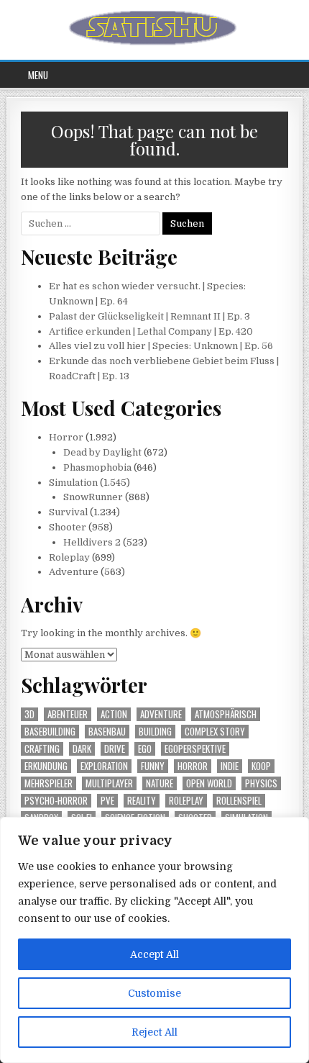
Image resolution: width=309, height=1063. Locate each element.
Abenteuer (67, 714)
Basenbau (107, 731)
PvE (107, 801)
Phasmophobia (97, 467)
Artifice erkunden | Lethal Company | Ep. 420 (151, 331)
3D (29, 714)
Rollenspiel (239, 801)
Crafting (42, 749)
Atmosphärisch (226, 714)
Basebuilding (49, 731)
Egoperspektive (195, 749)
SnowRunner (93, 497)
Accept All (154, 954)
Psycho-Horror (56, 801)
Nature (159, 783)
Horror (66, 437)
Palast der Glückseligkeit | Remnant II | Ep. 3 (149, 316)
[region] (154, 940)
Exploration (104, 766)
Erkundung (46, 766)
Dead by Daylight (102, 452)
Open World (209, 783)
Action (114, 714)
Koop (261, 766)
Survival (68, 512)
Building (155, 731)
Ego (145, 749)
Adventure (73, 571)
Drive (114, 749)
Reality (141, 801)
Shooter (67, 527)
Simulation (73, 482)
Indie (230, 766)
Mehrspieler (48, 783)
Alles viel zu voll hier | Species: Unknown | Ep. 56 (161, 345)
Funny (153, 766)
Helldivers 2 (92, 542)
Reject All (154, 1032)
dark (82, 749)
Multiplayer (109, 783)
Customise (154, 993)
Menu (38, 75)
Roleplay (69, 557)
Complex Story (215, 731)
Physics (261, 783)
